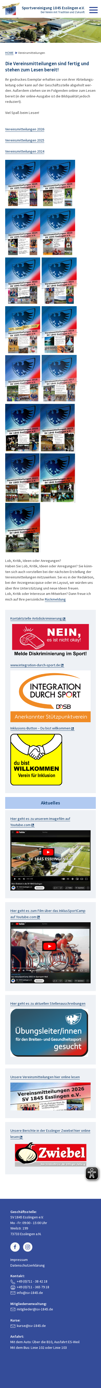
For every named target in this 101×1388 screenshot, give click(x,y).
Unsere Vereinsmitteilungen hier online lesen (45, 1077)
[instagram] (27, 1247)
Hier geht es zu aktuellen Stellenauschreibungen (47, 1003)
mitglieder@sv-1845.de (35, 1309)
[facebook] (15, 1247)
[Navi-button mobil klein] (93, 10)
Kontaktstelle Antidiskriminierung (36, 618)
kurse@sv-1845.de (31, 1325)
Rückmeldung (55, 599)
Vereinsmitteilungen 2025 (24, 140)
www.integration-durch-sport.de (35, 665)
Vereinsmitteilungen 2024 (24, 151)
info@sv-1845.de (30, 1292)
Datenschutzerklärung (27, 1265)
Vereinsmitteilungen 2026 (24, 129)
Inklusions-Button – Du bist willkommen (40, 728)
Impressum (19, 1259)
